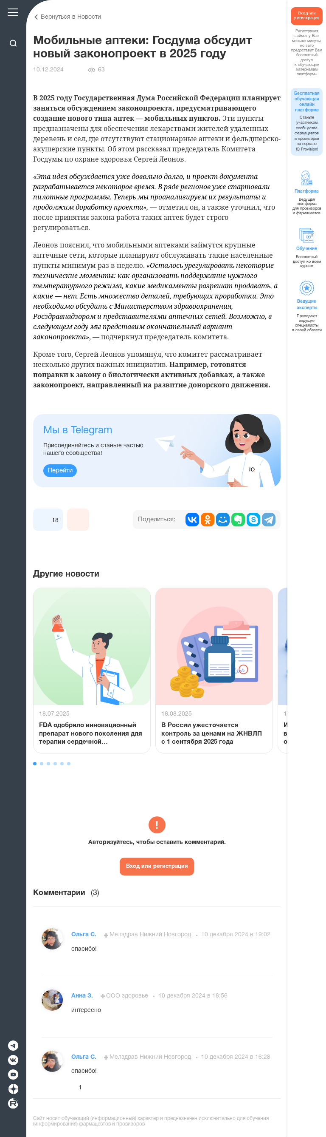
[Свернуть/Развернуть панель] (13, 29)
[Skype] (253, 519)
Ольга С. (84, 935)
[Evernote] (238, 519)
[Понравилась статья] (44, 519)
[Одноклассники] (207, 519)
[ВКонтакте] (192, 519)
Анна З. (83, 996)
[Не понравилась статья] (78, 519)
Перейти (60, 471)
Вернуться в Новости (71, 17)
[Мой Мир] (223, 519)
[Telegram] (268, 519)
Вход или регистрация (157, 866)
